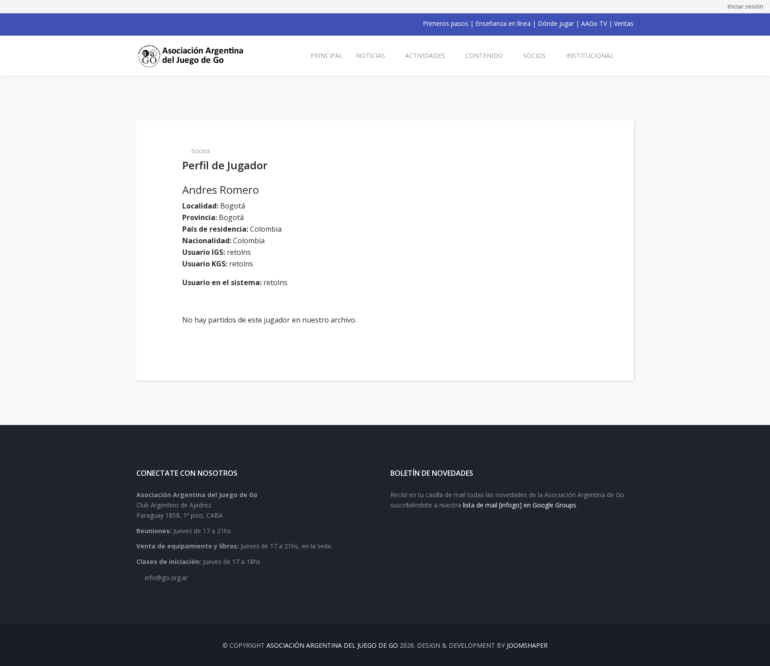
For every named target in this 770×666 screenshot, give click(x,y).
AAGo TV (594, 23)
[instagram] (174, 24)
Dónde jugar (556, 23)
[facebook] (140, 24)
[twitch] (186, 24)
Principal (327, 55)
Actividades (425, 55)
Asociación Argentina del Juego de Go (332, 645)
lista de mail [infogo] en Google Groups (519, 505)
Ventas (624, 23)
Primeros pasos (445, 23)
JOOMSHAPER (527, 645)
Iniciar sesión (745, 6)
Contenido (484, 55)
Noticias (370, 55)
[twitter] (151, 24)
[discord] (198, 24)
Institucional (590, 55)
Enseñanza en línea (503, 23)
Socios (534, 55)
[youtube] (163, 24)
